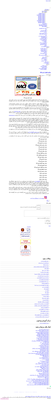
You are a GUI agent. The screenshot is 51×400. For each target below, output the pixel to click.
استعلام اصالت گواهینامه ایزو (44, 279)
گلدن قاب (47, 359)
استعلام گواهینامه (44, 37)
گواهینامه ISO (44, 12)
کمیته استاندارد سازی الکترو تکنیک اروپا (42, 354)
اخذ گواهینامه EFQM (45, 283)
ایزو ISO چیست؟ (42, 13)
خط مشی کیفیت (44, 58)
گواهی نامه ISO (46, 296)
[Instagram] (46, 394)
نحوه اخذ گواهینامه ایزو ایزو (44, 323)
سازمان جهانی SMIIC (45, 368)
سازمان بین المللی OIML (44, 367)
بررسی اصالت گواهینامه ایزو (44, 281)
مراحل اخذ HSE (46, 264)
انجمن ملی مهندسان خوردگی (44, 374)
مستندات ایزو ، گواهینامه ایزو (44, 309)
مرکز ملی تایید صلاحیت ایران (44, 331)
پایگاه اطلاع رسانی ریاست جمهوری (43, 371)
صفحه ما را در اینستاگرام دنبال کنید (37, 198)
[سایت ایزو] (28, 95)
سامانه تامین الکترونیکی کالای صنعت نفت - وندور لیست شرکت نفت (37, 380)
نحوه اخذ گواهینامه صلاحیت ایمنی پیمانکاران (41, 305)
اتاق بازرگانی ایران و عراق (44, 342)
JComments (29, 226)
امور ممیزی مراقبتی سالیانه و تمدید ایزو (42, 316)
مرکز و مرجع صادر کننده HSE (44, 373)
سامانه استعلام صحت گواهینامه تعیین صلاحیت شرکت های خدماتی (38, 384)
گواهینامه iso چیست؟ (45, 294)
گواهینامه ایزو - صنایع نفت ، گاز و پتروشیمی (41, 303)
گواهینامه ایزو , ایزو (45, 287)
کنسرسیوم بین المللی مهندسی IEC (43, 352)
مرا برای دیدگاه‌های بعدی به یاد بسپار (43, 218)
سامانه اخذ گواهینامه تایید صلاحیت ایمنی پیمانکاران (40, 348)
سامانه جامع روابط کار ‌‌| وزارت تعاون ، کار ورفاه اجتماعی (39, 375)
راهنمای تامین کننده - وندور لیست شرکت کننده (41, 381)
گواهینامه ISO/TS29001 (41, 20)
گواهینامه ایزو (37, 181)
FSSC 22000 (47, 268)
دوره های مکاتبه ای (43, 48)
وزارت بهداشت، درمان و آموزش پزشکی (42, 363)
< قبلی (47, 200)
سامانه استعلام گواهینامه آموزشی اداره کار (42, 383)
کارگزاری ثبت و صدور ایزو (44, 360)
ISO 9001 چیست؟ (46, 300)
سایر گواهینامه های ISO (43, 24)
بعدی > (47, 201)
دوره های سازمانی (44, 49)
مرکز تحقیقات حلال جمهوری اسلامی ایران (42, 366)
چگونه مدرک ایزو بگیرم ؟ (44, 272)
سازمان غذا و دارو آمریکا (44, 365)
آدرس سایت (38, 208)
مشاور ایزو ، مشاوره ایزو (44, 313)
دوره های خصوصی (43, 50)
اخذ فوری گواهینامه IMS (45, 311)
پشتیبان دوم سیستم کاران (44, 347)
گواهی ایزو (47, 290)
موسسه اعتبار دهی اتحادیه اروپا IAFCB (42, 332)
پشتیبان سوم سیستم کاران (44, 349)
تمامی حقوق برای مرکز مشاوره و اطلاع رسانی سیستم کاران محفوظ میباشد (38, 396)
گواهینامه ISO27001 (41, 21)
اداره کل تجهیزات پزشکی (44, 344)
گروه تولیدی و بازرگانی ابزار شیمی (43, 376)
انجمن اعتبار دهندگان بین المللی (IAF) (42, 335)
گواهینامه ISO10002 (41, 17)
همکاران (45, 59)
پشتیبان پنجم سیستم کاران (44, 350)
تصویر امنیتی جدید (48, 223)
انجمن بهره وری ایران (45, 364)
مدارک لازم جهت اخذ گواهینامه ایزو (43, 277)
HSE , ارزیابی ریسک (45, 270)
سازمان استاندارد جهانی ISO (44, 329)
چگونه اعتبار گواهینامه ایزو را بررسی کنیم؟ (41, 285)
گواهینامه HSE (44, 11)
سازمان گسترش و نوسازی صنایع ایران (42, 370)
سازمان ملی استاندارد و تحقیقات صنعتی (42, 330)
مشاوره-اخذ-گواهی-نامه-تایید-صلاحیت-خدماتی (41, 266)
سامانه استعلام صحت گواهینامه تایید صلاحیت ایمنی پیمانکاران (38, 382)
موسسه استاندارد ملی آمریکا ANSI (43, 336)
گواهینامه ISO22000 (41, 19)
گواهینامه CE (44, 23)
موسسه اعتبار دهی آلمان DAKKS (43, 334)
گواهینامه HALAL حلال (43, 25)
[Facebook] (49, 394)
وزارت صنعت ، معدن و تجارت (44, 345)
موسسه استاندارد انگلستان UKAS (43, 333)
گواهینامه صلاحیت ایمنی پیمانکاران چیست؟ (41, 274)
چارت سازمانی (44, 57)
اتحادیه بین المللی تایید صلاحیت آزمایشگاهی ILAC (40, 351)
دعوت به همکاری (44, 60)
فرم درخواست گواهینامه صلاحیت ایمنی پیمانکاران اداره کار (43, 68)
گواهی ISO (47, 292)
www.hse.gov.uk (46, 341)
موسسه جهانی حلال (45, 343)
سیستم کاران (48, 397)
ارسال (50, 225)
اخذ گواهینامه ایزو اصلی (45, 307)
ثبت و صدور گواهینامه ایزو (33, 132)
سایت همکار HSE (46, 356)
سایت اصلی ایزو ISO (45, 72)
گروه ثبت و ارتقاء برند (45, 361)
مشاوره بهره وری (44, 30)
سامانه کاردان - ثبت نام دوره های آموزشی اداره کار (40, 379)
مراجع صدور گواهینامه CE (44, 355)
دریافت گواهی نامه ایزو (45, 261)
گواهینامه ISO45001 (41, 22)
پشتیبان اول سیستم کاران (44, 346)
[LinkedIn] (44, 394)
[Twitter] (47, 394)
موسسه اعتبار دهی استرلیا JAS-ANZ (42, 339)
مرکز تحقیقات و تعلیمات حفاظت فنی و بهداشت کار (40, 340)
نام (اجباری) (38, 205)
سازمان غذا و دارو (46, 372)
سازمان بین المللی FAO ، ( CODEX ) (42, 369)
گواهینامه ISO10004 (41, 18)
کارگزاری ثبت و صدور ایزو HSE (43, 362)
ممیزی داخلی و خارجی (43, 33)
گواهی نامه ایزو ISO (45, 298)
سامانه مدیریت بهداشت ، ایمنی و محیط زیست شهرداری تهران (38, 353)
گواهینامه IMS (44, 26)
